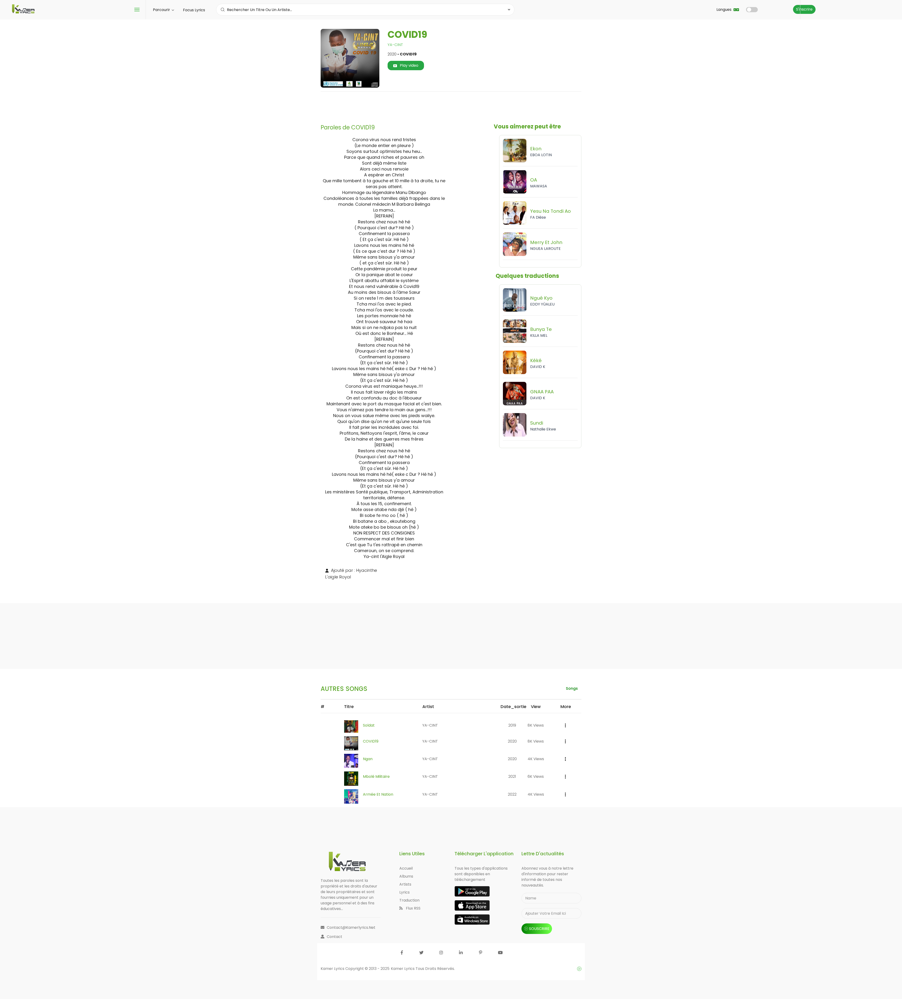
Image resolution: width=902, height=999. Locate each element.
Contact (334, 936)
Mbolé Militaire (376, 776)
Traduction (409, 900)
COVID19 (370, 741)
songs (572, 688)
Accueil (406, 868)
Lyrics (404, 892)
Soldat (369, 725)
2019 (512, 725)
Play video (408, 65)
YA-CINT (395, 44)
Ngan (368, 759)
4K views (536, 759)
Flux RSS (412, 908)
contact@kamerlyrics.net (351, 927)
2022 (512, 794)
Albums (406, 876)
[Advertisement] (451, 105)
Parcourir (162, 9)
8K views (536, 725)
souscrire (539, 928)
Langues (724, 9)
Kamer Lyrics (403, 968)
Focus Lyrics (194, 10)
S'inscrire (804, 9)
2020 (512, 741)
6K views (536, 776)
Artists (405, 884)
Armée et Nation (378, 794)
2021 (512, 776)
